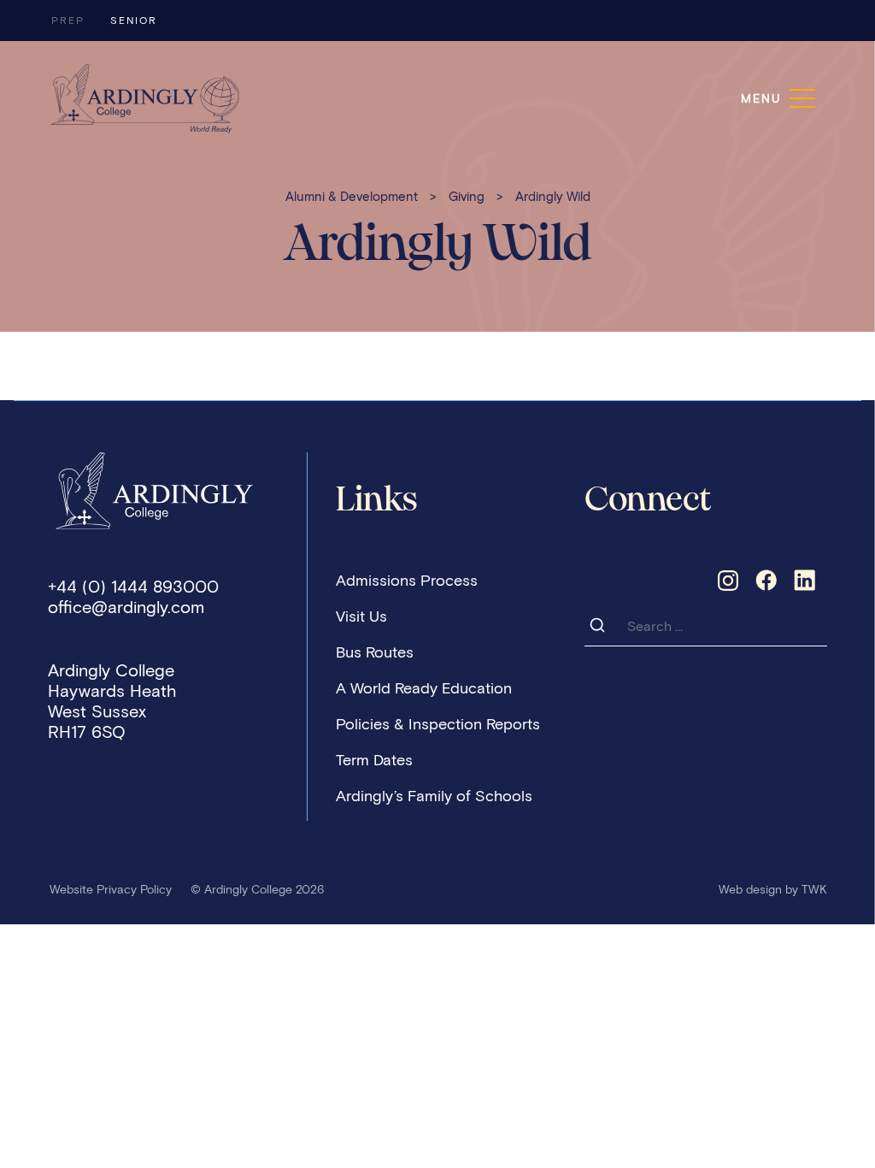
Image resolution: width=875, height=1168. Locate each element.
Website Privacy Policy (111, 889)
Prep (68, 20)
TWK (814, 889)
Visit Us (361, 616)
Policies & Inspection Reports (438, 724)
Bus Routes (375, 652)
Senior (133, 20)
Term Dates (374, 760)
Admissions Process (407, 580)
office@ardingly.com (126, 607)
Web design (750, 889)
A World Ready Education (424, 688)
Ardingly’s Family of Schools (434, 796)
